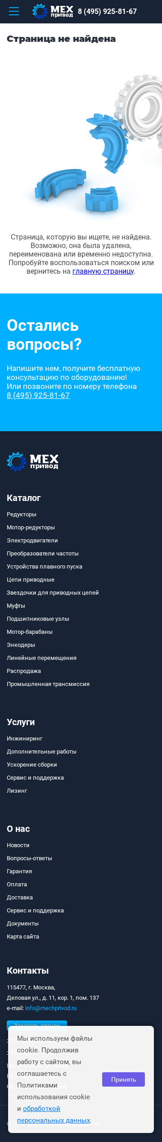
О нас (18, 828)
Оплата (17, 884)
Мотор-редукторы (31, 527)
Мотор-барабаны (30, 631)
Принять (123, 1079)
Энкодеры (21, 644)
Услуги (21, 722)
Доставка (20, 897)
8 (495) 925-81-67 (107, 11)
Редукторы (21, 514)
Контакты (28, 970)
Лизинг (17, 790)
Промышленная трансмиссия (48, 684)
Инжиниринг (24, 738)
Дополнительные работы (41, 751)
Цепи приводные (30, 579)
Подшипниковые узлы (38, 618)
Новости (18, 845)
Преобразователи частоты (43, 553)
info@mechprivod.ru (50, 1008)
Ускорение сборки (32, 764)
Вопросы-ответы (29, 858)
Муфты (16, 605)
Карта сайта (23, 936)
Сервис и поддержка (35, 777)
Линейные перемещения (41, 658)
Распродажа (24, 671)
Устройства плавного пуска (44, 566)
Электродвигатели (32, 540)
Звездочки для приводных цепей (53, 592)
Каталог (23, 497)
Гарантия (19, 871)
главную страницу (103, 271)
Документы (23, 923)
